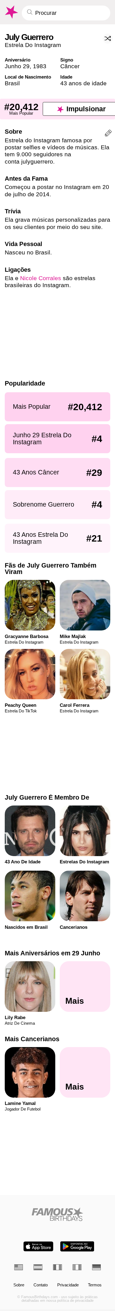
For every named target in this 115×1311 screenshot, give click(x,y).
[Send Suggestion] (108, 134)
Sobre (18, 1285)
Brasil (12, 83)
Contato (40, 1285)
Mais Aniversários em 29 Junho (52, 953)
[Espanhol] (37, 1267)
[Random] (108, 39)
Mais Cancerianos (32, 1038)
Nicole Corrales (40, 278)
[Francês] (57, 1267)
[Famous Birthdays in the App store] (38, 1246)
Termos (95, 1285)
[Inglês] (18, 1267)
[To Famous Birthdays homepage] (11, 12)
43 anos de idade (83, 83)
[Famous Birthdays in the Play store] (77, 1246)
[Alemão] (96, 1267)
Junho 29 (17, 66)
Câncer (70, 66)
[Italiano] (77, 1267)
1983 (39, 66)
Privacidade (68, 1285)
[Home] (57, 1214)
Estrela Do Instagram (33, 45)
